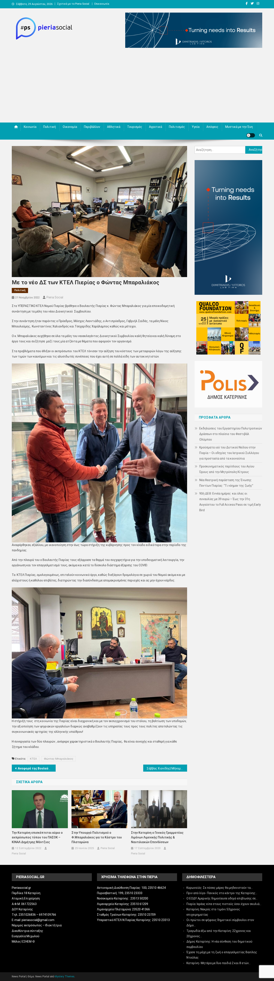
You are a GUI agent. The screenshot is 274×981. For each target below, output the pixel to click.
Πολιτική (49, 126)
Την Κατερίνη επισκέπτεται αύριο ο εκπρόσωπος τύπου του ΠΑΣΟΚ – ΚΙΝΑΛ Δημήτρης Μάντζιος (37, 837)
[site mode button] (250, 135)
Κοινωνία (30, 126)
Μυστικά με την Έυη (239, 126)
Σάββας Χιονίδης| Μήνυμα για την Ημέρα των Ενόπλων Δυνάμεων (167, 768)
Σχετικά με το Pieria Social (73, 3)
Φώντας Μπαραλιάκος (58, 758)
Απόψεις (212, 126)
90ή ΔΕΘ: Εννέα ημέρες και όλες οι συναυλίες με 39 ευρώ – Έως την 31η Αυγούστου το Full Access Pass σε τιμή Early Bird (230, 502)
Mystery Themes (64, 976)
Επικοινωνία (101, 3)
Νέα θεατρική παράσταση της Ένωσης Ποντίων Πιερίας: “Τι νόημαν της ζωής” (226, 482)
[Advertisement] (137, 86)
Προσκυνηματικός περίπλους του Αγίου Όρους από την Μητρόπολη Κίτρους (226, 469)
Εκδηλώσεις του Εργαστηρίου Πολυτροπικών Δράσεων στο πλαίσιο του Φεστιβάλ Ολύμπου (230, 434)
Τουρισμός (134, 126)
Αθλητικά (113, 126)
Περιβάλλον (92, 126)
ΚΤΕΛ (33, 758)
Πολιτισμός (177, 126)
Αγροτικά (155, 126)
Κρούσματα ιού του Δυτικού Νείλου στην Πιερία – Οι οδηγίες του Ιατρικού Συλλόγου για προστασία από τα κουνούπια (229, 453)
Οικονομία (70, 126)
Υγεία (196, 126)
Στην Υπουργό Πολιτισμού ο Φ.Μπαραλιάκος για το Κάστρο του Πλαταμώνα (96, 837)
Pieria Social (54, 297)
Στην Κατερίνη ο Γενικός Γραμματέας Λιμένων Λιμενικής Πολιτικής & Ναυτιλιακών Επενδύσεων (157, 837)
